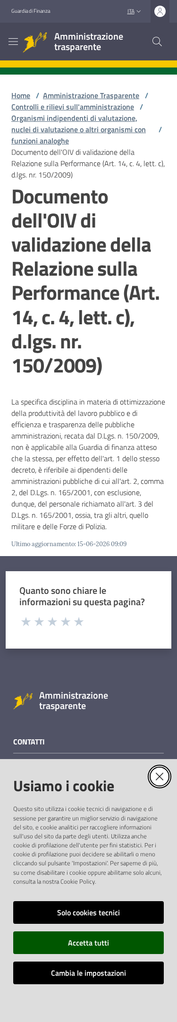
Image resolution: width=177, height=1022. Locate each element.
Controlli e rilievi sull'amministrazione (72, 106)
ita (131, 11)
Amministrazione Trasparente (91, 95)
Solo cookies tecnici (88, 912)
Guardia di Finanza (30, 11)
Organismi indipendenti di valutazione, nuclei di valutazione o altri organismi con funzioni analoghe (78, 129)
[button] (157, 41)
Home (20, 95)
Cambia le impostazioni (88, 973)
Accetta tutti (88, 942)
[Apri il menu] (13, 41)
